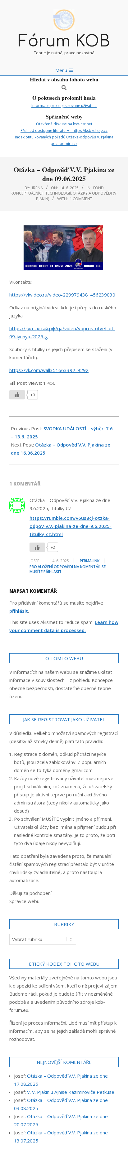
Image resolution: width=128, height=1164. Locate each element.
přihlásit (18, 611)
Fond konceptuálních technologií (57, 190)
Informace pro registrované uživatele (64, 105)
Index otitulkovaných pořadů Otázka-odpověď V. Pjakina (64, 137)
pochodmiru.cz (64, 143)
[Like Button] (17, 394)
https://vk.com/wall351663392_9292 (49, 370)
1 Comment (81, 198)
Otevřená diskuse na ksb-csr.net (64, 124)
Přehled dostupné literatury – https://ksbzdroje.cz (64, 130)
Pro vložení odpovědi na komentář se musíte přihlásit (68, 569)
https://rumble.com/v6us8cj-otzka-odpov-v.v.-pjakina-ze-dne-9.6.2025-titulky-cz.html (71, 526)
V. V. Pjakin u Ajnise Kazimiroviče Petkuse (70, 1092)
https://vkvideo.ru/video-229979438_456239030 (62, 295)
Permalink (89, 560)
